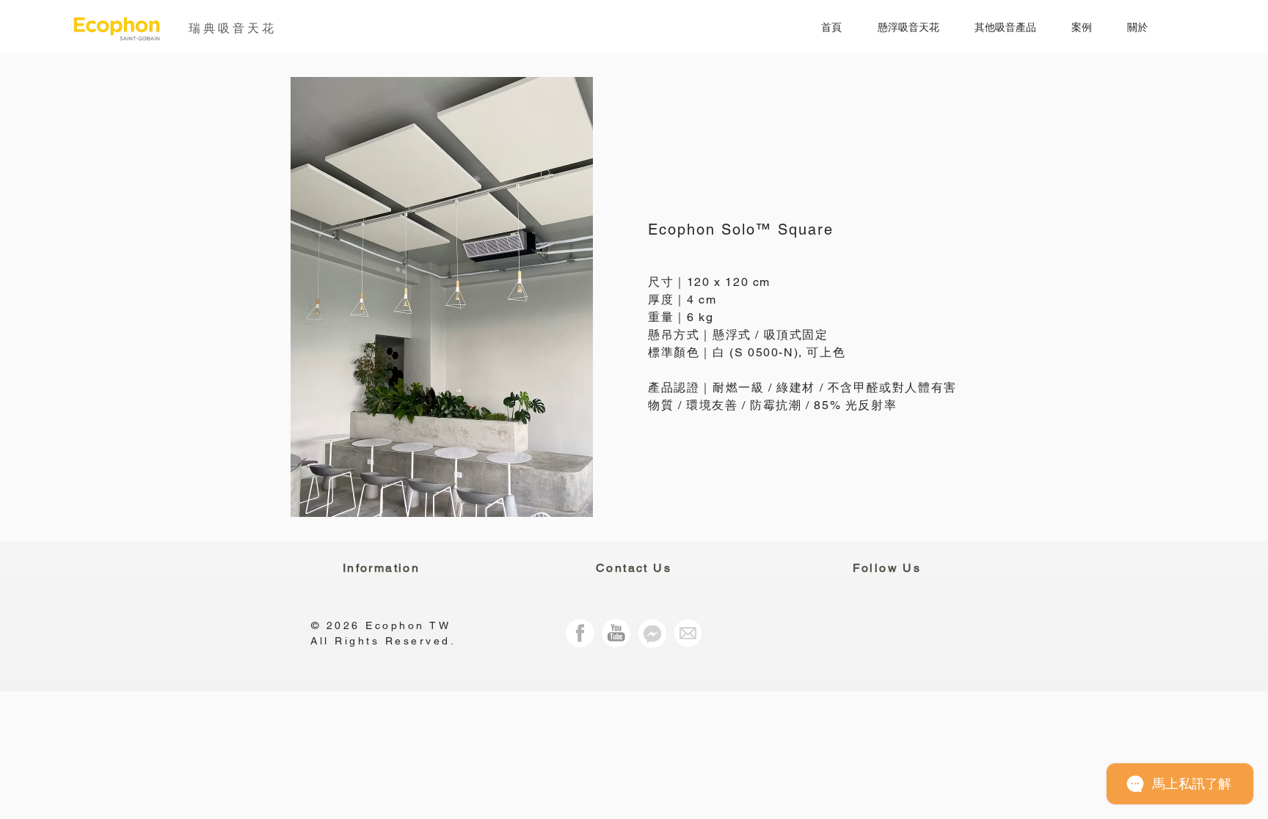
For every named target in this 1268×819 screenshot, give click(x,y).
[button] (898, 27)
